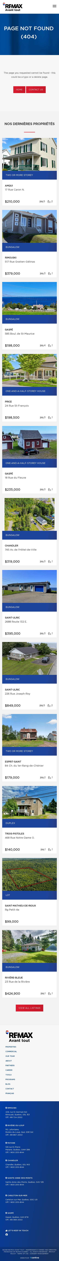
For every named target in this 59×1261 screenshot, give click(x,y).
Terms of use (22, 1253)
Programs (10, 1079)
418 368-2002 (16, 1220)
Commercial (11, 1051)
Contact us (36, 90)
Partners (10, 1065)
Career (8, 1070)
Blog (7, 1084)
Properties (10, 1047)
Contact (9, 1089)
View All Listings (29, 1008)
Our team (10, 1056)
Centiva (34, 1258)
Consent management (39, 1253)
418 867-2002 (16, 1135)
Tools (8, 1075)
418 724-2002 (16, 1117)
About (8, 1061)
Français (9, 1093)
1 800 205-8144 (17, 1152)
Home (19, 90)
